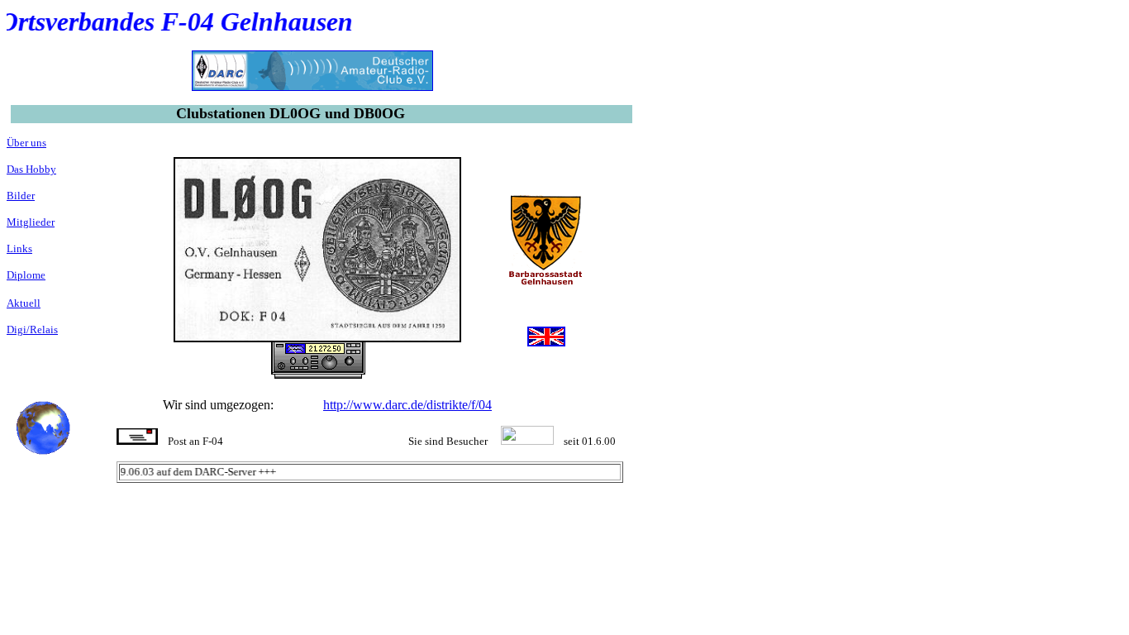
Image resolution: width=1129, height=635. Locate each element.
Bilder (21, 195)
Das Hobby (31, 169)
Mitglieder (31, 222)
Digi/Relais (32, 329)
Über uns (26, 142)
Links (19, 248)
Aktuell (23, 303)
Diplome (26, 275)
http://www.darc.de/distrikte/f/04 (407, 405)
